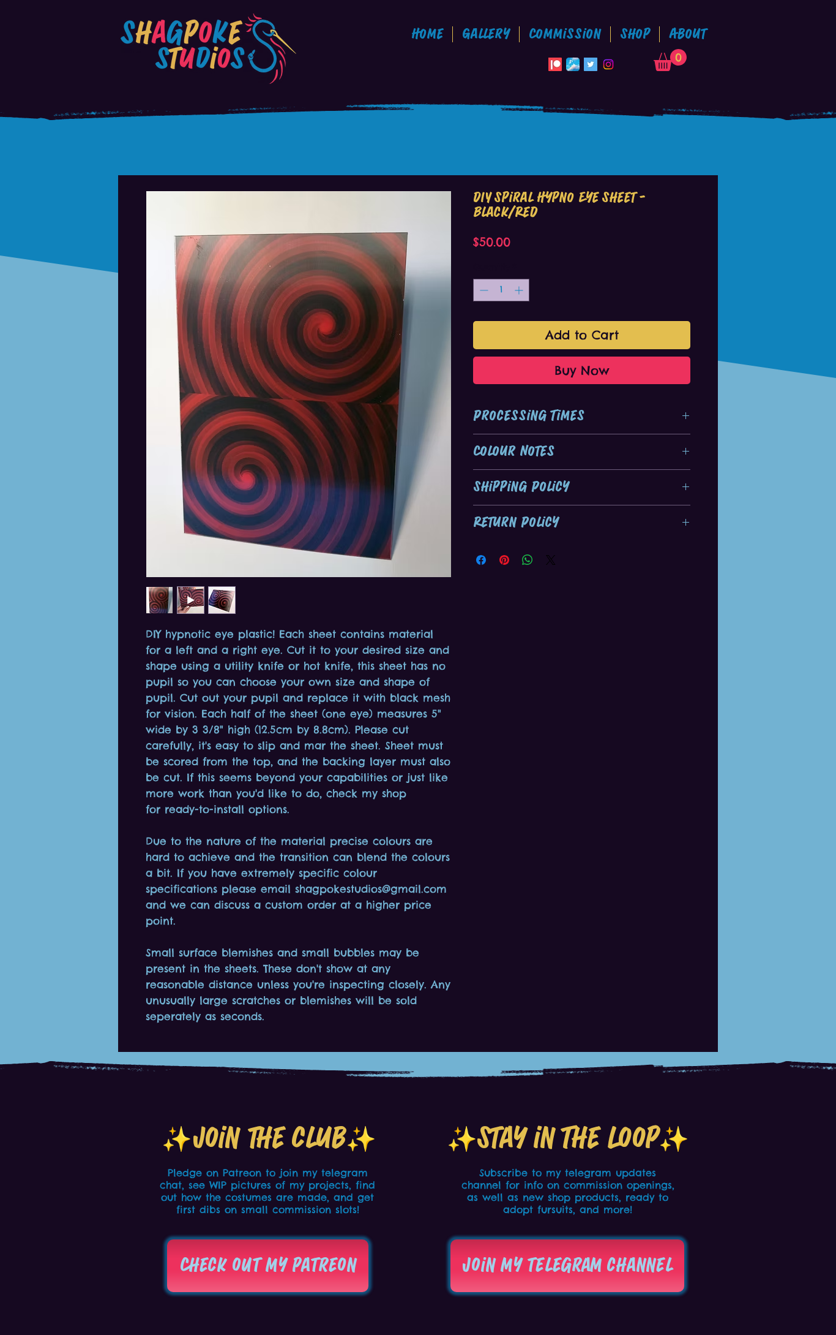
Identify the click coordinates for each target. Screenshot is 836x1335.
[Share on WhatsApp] (527, 560)
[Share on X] (550, 560)
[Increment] (520, 290)
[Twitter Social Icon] (590, 64)
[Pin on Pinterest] (504, 560)
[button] (565, 34)
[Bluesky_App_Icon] (573, 64)
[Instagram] (608, 64)
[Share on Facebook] (481, 560)
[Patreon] (555, 64)
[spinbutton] (501, 290)
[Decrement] (482, 290)
